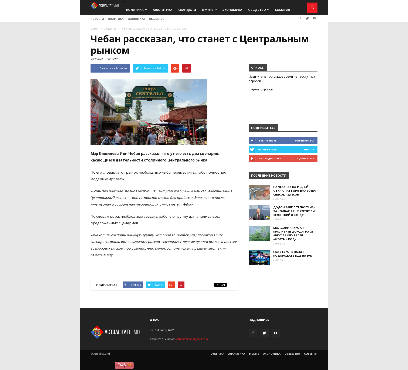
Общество (257, 10)
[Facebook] (300, 18)
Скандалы (187, 10)
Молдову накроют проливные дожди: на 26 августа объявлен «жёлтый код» (293, 233)
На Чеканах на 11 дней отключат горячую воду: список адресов (294, 190)
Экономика (232, 10)
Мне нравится (304, 140)
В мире (207, 10)
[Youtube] (314, 18)
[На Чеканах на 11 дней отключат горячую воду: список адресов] (259, 192)
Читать (309, 149)
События (282, 10)
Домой (95, 28)
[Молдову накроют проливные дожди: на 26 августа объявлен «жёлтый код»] (259, 233)
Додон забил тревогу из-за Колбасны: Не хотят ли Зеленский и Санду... (294, 211)
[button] (312, 8)
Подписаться (305, 158)
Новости (97, 19)
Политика (135, 10)
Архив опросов (262, 89)
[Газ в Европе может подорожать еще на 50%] (259, 257)
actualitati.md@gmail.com (191, 339)
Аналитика (162, 10)
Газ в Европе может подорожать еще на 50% (292, 253)
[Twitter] (307, 18)
